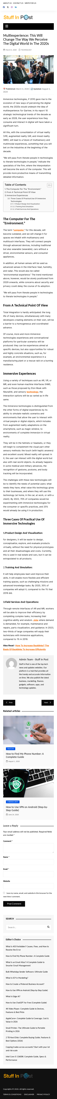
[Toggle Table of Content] (48, 185)
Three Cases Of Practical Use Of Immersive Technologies (28, 199)
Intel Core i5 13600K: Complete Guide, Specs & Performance (26, 1058)
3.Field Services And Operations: (27, 209)
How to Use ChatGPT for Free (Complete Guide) (26, 1003)
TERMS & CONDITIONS (12, 1095)
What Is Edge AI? (13, 997)
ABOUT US (7, 3)
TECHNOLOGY (26, 50)
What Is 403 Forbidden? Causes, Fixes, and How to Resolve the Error (27, 948)
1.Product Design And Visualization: (27, 204)
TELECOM (10, 749)
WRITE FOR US (30, 3)
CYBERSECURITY (12, 802)
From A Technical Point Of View (21, 192)
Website (6, 881)
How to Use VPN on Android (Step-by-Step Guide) (27, 990)
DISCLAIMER (29, 1095)
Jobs (35, 620)
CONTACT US (18, 3)
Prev (11, 703)
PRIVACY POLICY (43, 1095)
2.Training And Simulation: (24, 206)
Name (6, 857)
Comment (8, 841)
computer (19, 230)
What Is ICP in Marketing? (17, 978)
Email (6, 869)
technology (32, 391)
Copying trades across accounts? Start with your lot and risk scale (28, 1049)
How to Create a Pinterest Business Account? (25, 984)
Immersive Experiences (17, 195)
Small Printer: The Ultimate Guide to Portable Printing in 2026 (25, 1030)
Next (46, 703)
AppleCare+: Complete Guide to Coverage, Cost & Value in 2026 (27, 1020)
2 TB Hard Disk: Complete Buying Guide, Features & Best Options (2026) (28, 1039)
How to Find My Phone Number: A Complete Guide (27, 956)
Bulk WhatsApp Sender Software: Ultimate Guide (27, 972)
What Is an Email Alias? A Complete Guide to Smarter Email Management (25, 964)
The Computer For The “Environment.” (23, 189)
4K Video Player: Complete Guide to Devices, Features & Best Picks (25, 1010)
